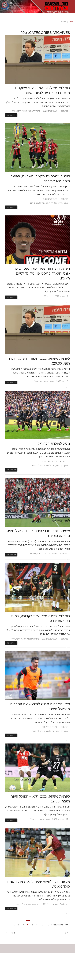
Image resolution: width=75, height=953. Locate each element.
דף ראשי (32, 111)
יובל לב (40, 465)
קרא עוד (10, 115)
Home (63, 22)
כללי (14, 111)
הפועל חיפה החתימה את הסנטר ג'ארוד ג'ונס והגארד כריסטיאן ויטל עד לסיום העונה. (41, 273)
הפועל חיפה (22, 111)
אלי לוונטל (58, 203)
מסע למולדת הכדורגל (54, 443)
